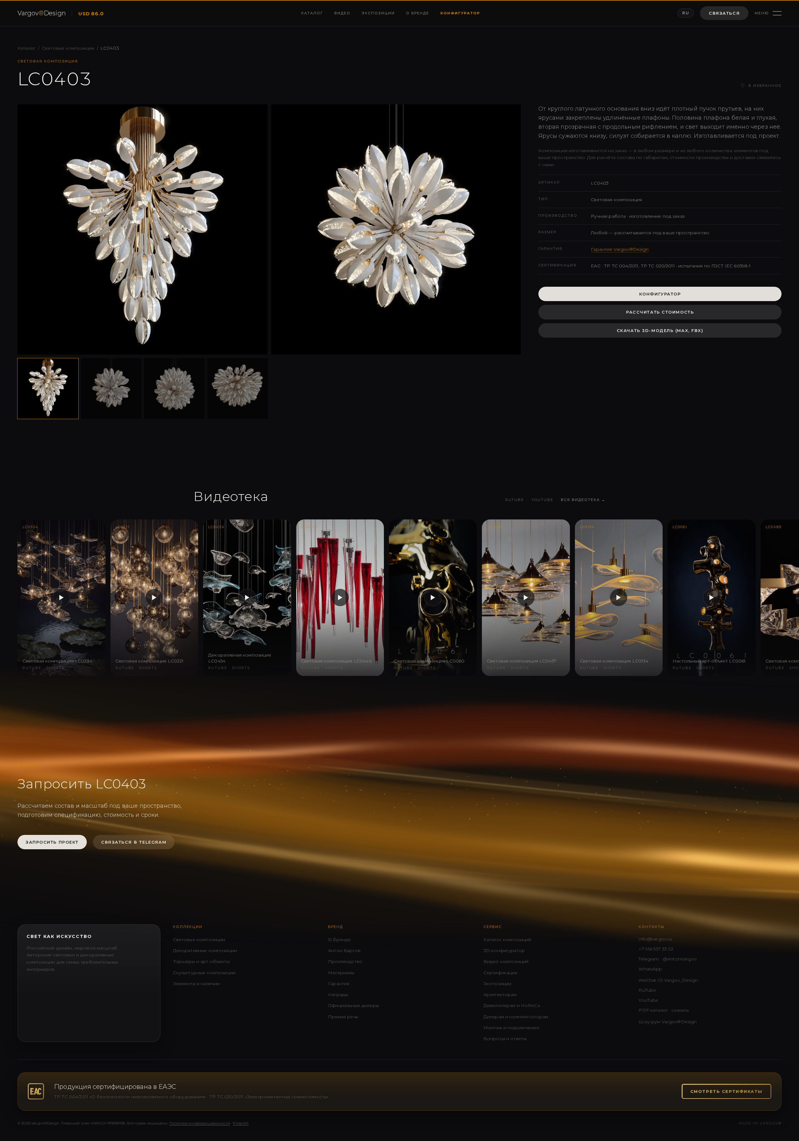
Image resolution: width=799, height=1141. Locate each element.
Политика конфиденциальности (199, 1123)
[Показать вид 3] (174, 388)
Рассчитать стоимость (660, 312)
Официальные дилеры (353, 1005)
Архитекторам (500, 994)
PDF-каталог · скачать (664, 1010)
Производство (345, 961)
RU (685, 13)
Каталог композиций (507, 939)
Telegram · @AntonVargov (667, 959)
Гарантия (338, 983)
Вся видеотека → (583, 500)
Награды (338, 994)
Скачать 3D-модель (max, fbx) (660, 330)
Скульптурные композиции (204, 972)
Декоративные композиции (205, 950)
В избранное (761, 85)
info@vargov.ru (655, 939)
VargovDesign (41, 13)
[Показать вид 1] (47, 388)
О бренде (417, 13)
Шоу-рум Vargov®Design (668, 1021)
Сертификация (500, 972)
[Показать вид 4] (237, 388)
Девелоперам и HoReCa (511, 1005)
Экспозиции (378, 13)
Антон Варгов (344, 950)
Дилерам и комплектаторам (515, 1016)
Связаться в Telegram (133, 842)
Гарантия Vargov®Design (620, 249)
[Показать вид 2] (111, 388)
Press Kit (240, 1123)
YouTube (542, 500)
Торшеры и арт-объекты (201, 961)
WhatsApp (650, 969)
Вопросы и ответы (505, 1038)
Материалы (341, 972)
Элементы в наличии (196, 983)
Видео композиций (505, 961)
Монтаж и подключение (511, 1027)
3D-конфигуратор (504, 950)
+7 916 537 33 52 (656, 949)
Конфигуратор (460, 13)
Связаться (724, 13)
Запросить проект (52, 842)
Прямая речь (343, 1016)
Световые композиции (68, 48)
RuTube (514, 500)
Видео (342, 13)
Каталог (312, 13)
